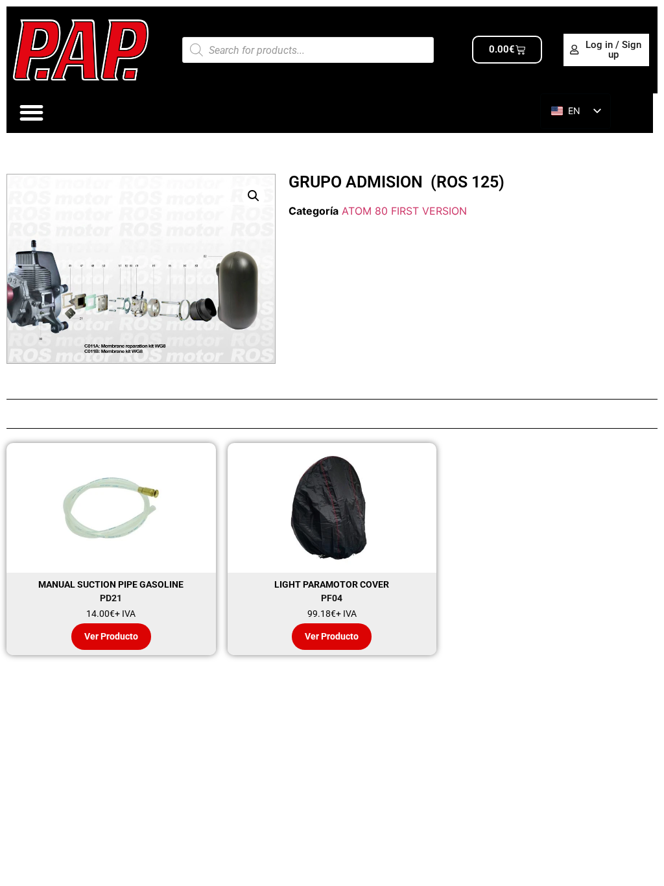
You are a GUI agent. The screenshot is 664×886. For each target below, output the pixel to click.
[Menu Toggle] (31, 112)
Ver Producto (111, 636)
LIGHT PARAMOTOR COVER (331, 584)
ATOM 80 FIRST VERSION (404, 210)
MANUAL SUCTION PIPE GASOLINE (111, 584)
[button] (253, 196)
